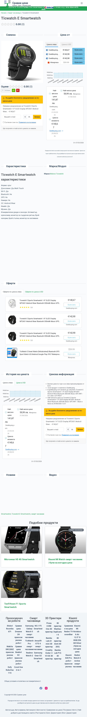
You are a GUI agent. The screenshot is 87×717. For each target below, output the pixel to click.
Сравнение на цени (54, 710)
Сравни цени (20, 3)
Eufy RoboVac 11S (10, 670)
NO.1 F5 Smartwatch (38, 629)
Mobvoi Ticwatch (56, 174)
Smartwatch (6, 514)
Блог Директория (53, 713)
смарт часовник (37, 514)
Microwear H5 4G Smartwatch (19, 559)
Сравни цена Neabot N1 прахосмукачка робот (18, 655)
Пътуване (67, 710)
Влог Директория (69, 713)
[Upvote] (13, 90)
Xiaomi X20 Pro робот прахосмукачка (68, 661)
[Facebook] (41, 688)
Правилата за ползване (27, 122)
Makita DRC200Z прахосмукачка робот (10, 652)
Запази (37, 117)
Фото (74, 710)
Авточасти (40, 710)
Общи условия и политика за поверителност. (22, 681)
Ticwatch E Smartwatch (21, 514)
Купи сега (71, 305)
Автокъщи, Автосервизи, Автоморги (20, 710)
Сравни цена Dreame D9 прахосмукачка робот (18, 634)
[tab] (51, 44)
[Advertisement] (65, 195)
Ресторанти (40, 713)
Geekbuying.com (55, 131)
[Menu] (82, 3)
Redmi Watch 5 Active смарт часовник (77, 661)
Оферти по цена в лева (12, 292)
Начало (3, 13)
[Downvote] (18, 90)
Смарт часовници (14, 13)
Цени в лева (8, 383)
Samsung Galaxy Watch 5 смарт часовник (29, 631)
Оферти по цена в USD (34, 292)
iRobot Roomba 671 (9, 629)
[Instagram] (46, 688)
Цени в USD (21, 383)
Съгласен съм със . (20, 122)
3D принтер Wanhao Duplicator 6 (57, 629)
